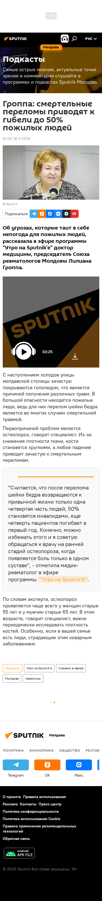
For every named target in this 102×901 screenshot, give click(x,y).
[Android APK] (19, 854)
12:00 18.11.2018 (16, 138)
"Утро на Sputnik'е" (63, 579)
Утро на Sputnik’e (39, 668)
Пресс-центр (50, 804)
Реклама (10, 804)
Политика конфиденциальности (31, 811)
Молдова (12, 678)
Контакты (28, 804)
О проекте (12, 796)
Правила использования (44, 796)
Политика (13, 750)
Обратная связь (16, 838)
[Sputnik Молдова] (16, 40)
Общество (69, 750)
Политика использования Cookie (31, 818)
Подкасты (12, 668)
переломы (33, 678)
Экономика (41, 750)
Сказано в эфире (71, 668)
